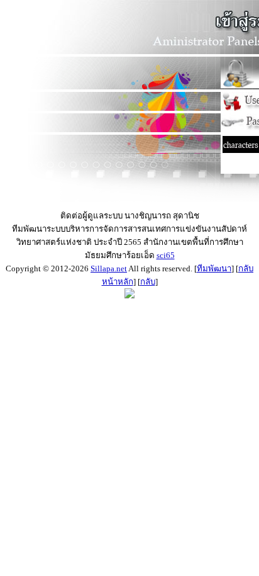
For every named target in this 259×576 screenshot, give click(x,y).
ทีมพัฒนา (214, 268)
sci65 (166, 255)
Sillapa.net (109, 268)
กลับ (147, 281)
